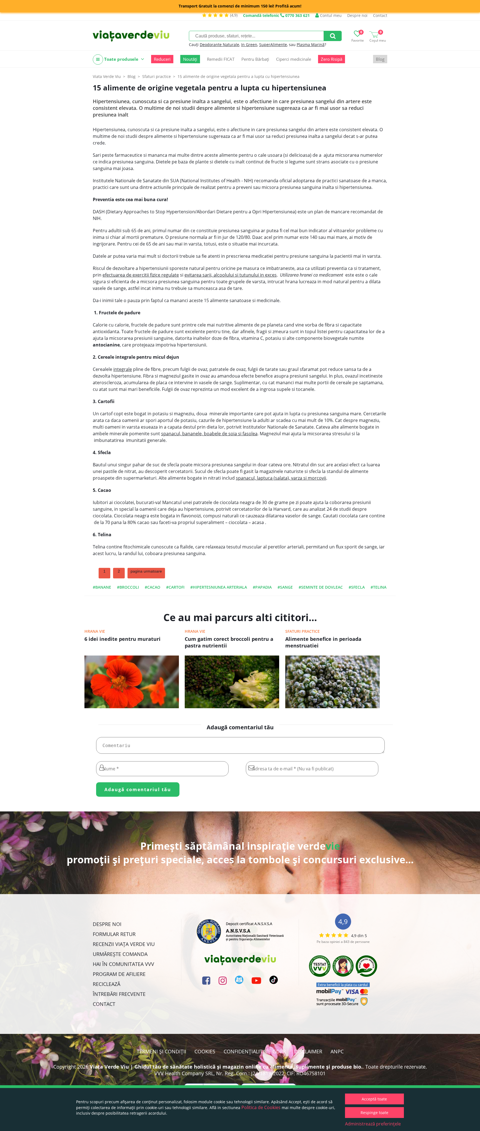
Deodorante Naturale (219, 44)
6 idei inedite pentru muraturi (122, 639)
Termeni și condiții (161, 1051)
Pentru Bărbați (255, 59)
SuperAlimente (273, 44)
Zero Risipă (331, 59)
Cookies (204, 1051)
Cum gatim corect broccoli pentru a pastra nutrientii (229, 642)
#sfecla (357, 587)
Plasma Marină (310, 44)
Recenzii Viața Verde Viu (124, 944)
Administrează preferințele (373, 1124)
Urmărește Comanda (120, 954)
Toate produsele (121, 59)
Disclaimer (308, 1051)
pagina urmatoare (146, 571)
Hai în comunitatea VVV (123, 964)
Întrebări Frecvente (119, 994)
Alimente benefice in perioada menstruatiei (323, 642)
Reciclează (106, 984)
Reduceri (162, 59)
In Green (249, 44)
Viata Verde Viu (107, 76)
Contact (380, 15)
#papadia (262, 587)
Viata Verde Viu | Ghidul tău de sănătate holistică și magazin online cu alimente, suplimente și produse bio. (226, 1066)
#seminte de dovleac (321, 587)
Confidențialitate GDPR (255, 1051)
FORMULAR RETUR (114, 934)
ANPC (337, 1051)
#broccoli (128, 587)
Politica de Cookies (261, 1107)
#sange (285, 587)
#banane (102, 587)
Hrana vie (94, 631)
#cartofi (175, 587)
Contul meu (330, 15)
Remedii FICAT (220, 59)
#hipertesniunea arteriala (218, 587)
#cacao (152, 587)
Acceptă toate (374, 1099)
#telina (378, 587)
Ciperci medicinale (293, 59)
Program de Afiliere (119, 974)
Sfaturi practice (302, 631)
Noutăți (190, 59)
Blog (380, 59)
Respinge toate (374, 1112)
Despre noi (357, 15)
